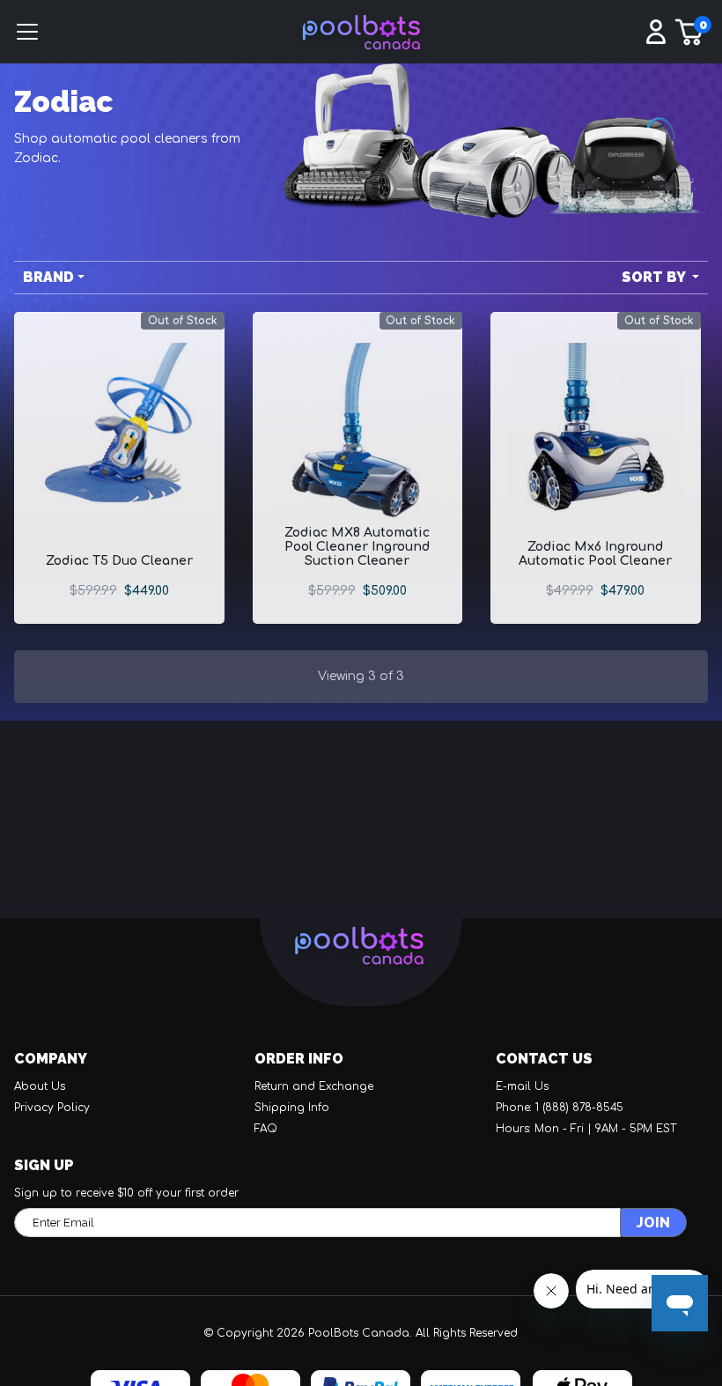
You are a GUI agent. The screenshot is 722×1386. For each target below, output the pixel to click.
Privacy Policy (52, 1107)
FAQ (265, 1129)
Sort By (655, 277)
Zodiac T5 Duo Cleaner (119, 560)
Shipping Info (291, 1107)
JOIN (653, 1222)
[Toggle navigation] (90, 35)
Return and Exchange (313, 1086)
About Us (39, 1086)
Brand (48, 277)
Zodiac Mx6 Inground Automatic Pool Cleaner (595, 553)
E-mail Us (522, 1086)
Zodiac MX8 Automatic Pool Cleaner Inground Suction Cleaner (357, 546)
